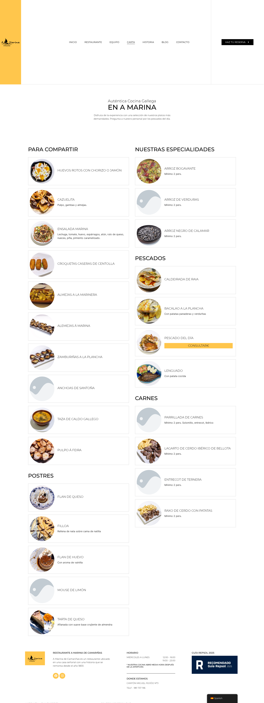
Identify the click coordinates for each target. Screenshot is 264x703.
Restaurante (93, 42)
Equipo (114, 42)
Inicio (73, 42)
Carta (131, 42)
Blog (165, 42)
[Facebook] (56, 676)
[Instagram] (62, 676)
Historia (148, 42)
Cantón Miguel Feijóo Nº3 (142, 683)
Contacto (182, 42)
